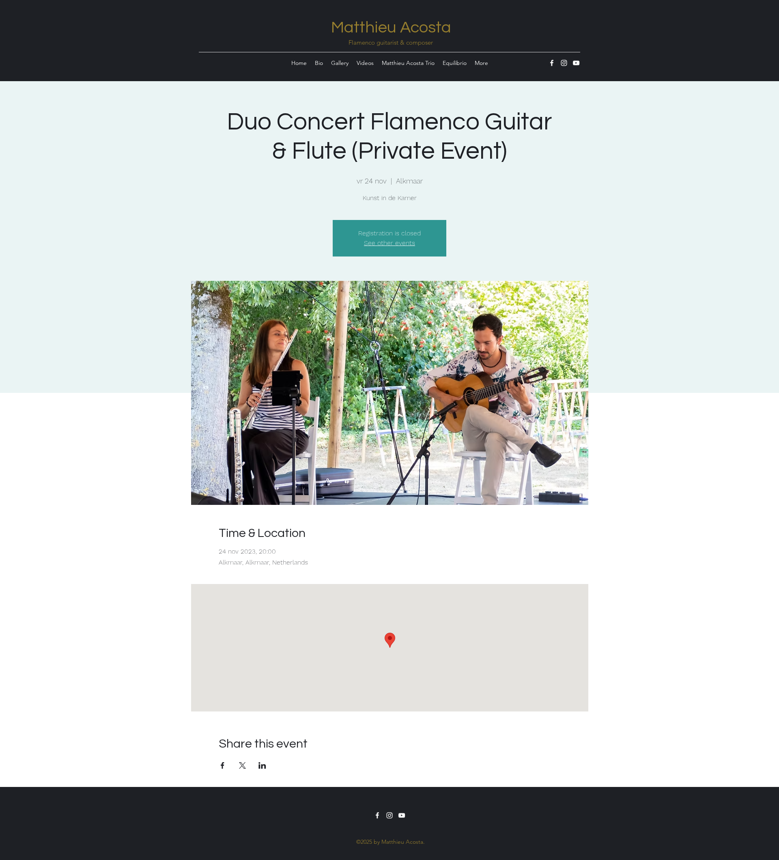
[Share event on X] (242, 765)
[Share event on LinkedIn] (262, 765)
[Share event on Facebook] (222, 765)
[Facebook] (552, 63)
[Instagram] (564, 63)
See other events (389, 243)
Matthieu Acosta (391, 27)
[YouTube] (576, 63)
